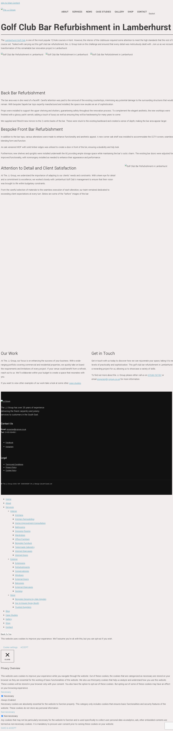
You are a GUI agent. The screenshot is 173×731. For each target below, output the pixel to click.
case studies (75, 383)
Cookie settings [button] (10, 647)
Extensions (20, 563)
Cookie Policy (11, 470)
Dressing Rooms (22, 531)
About (64, 11)
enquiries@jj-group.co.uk (108, 379)
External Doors (22, 579)
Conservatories (22, 571)
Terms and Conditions (14, 464)
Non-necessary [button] (8, 712)
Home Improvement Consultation (30, 523)
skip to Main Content (10, 2)
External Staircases (24, 587)
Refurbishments (22, 567)
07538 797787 (154, 375)
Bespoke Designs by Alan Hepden (30, 599)
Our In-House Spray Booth (27, 603)
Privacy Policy (11, 467)
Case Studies (103, 11)
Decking (18, 591)
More (12, 595)
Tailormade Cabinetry (25, 547)
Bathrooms (20, 527)
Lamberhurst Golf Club (15, 40)
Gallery (119, 11)
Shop (130, 11)
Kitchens (19, 515)
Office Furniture (22, 539)
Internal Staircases (23, 551)
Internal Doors (21, 555)
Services (77, 11)
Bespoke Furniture (23, 543)
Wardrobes (20, 535)
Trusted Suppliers (23, 607)
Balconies (19, 583)
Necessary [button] (6, 692)
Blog (8, 611)
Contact (142, 11)
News (89, 11)
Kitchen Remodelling (24, 519)
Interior (13, 511)
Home (8, 499)
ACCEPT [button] (24, 647)
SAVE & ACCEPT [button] (8, 728)
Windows (19, 575)
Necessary (9, 696)
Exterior (14, 559)
